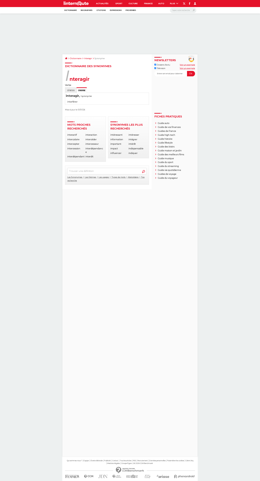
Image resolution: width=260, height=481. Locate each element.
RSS (134, 461)
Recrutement (142, 461)
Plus (173, 3)
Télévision (160, 68)
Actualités (102, 3)
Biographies (86, 10)
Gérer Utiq (189, 461)
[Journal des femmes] (72, 476)
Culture (133, 3)
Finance (148, 3)
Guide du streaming (168, 166)
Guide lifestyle (165, 142)
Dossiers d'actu (163, 65)
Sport (118, 3)
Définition (70, 90)
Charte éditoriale (96, 461)
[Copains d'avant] (132, 476)
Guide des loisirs (166, 146)
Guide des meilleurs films (171, 154)
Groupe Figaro (126, 463)
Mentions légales (113, 463)
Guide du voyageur (168, 178)
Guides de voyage (167, 174)
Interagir (88, 58)
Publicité (107, 461)
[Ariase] (163, 476)
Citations (101, 10)
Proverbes (131, 10)
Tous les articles (125, 461)
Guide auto (163, 123)
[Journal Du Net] (103, 476)
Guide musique (166, 158)
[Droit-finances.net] (117, 476)
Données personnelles (157, 461)
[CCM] (89, 476)
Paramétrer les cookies (175, 461)
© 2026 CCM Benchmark (143, 463)
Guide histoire (165, 139)
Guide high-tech (166, 135)
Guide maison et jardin (170, 150)
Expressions (116, 10)
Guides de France (167, 131)
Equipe (86, 461)
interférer (72, 101)
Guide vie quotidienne (169, 170)
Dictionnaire (70, 10)
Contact (115, 461)
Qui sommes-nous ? (74, 461)
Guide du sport (165, 162)
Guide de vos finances (169, 127)
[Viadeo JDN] (147, 476)
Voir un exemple (187, 65)
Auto (161, 3)
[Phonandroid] (184, 476)
